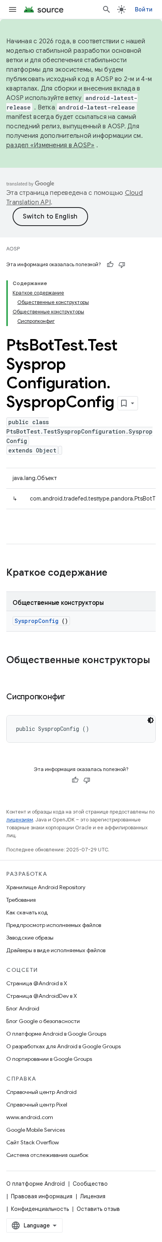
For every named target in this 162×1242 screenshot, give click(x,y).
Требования (21, 899)
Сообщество (90, 1184)
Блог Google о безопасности (43, 1021)
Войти (144, 9)
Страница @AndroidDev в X (41, 995)
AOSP (13, 248)
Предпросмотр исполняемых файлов (53, 925)
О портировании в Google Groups (49, 1058)
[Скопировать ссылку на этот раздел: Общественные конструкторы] (14, 673)
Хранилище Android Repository (45, 887)
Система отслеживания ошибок (47, 1155)
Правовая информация (41, 1196)
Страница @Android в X (36, 983)
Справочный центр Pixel (36, 1104)
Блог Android (22, 1008)
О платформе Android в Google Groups (56, 1033)
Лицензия (92, 1196)
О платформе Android (35, 1184)
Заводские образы (29, 937)
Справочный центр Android (41, 1092)
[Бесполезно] (122, 265)
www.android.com (29, 1117)
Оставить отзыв (98, 1209)
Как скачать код (27, 912)
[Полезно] (110, 265)
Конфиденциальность (40, 1209)
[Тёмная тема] (150, 720)
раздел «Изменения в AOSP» (50, 145)
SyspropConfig (37, 621)
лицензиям (19, 819)
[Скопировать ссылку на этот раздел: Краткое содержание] (117, 573)
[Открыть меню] (12, 9)
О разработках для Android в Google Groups (63, 1046)
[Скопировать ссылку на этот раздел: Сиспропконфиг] (75, 697)
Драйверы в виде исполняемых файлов (55, 950)
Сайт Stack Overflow (32, 1142)
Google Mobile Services (35, 1129)
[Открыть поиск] (106, 9)
